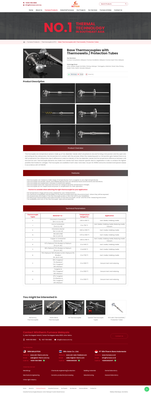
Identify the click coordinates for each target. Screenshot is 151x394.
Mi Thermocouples (74, 318)
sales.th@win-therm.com (75, 358)
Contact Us (118, 10)
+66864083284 (71, 361)
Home (31, 10)
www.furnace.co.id (109, 355)
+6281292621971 (107, 361)
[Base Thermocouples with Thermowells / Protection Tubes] (42, 63)
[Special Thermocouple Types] (95, 307)
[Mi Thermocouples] (74, 307)
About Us (39, 10)
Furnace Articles (105, 10)
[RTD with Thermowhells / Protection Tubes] (116, 307)
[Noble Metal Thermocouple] (53, 307)
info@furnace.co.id (109, 358)
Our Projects (81, 10)
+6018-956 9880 (31, 3)
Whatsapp (73, 74)
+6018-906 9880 (36, 361)
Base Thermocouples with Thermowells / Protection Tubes (78, 42)
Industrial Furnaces (67, 10)
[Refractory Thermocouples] (32, 307)
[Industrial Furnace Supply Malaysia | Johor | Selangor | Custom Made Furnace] (75, 4)
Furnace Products (51, 10)
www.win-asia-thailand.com (76, 355)
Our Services (92, 10)
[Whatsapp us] (147, 389)
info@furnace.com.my (63, 340)
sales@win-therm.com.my (39, 358)
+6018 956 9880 (29, 340)
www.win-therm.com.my (39, 355)
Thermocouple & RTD (49, 42)
